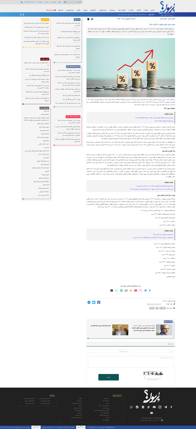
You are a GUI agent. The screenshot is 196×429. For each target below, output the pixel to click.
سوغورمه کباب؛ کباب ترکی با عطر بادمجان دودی (36, 23)
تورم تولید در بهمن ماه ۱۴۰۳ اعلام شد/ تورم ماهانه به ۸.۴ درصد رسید (153, 237)
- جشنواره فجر (78, 410)
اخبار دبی (46, 147)
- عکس (108, 417)
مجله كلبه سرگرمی (44, 192)
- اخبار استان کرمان (45, 403)
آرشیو (59, 2)
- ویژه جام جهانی (78, 408)
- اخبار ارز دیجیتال (30, 403)
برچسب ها (53, 2)
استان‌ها (60, 10)
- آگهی (80, 398)
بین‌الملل (112, 10)
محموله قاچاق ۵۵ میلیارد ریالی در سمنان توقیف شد (110, 427)
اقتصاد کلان (163, 19)
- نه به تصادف (78, 415)
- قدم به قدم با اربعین (76, 417)
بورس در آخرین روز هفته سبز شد (71, 99)
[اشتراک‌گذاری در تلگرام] (88, 302)
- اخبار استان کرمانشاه (29, 398)
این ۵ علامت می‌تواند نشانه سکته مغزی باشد (36, 37)
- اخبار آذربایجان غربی (45, 398)
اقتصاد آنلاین (171, 19)
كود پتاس (46, 111)
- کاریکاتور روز (106, 420)
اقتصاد (139, 10)
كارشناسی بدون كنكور (43, 123)
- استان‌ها (79, 401)
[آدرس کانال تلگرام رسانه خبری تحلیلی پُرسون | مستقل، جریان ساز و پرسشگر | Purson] (145, 290)
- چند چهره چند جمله (104, 406)
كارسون (47, 171)
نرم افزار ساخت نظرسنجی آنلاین (40, 168)
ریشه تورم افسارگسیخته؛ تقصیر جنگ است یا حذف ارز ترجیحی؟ (154, 186)
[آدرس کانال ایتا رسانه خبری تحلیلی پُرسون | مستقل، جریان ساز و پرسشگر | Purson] (131, 290)
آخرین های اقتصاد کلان (73, 67)
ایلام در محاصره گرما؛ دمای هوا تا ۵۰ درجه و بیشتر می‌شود (68, 427)
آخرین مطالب (44, 59)
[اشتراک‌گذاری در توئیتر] (93, 302)
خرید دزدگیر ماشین (44, 144)
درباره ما (46, 2)
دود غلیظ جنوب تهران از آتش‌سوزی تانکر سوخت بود (132, 14)
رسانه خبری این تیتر (43, 195)
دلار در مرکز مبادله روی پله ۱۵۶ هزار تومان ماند (67, 103)
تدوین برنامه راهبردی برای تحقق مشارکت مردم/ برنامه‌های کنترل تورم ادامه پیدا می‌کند (143, 330)
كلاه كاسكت (45, 185)
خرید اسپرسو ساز (44, 130)
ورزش (85, 10)
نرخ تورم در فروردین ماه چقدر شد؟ (163, 234)
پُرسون (152, 10)
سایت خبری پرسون (163, 99)
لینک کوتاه (169, 304)
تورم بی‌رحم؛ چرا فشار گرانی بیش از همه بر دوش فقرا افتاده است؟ (154, 118)
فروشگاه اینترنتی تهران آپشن (41, 181)
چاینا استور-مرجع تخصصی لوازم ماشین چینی (37, 151)
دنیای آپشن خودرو (44, 178)
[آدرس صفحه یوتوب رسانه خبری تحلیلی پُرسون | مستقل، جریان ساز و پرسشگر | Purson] (135, 290)
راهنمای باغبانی (45, 114)
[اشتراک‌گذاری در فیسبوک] (98, 302)
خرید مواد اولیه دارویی (43, 161)
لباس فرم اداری (45, 164)
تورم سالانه (162, 308)
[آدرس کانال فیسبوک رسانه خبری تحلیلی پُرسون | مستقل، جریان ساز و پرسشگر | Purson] (149, 290)
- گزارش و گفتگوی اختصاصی (102, 410)
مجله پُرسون (70, 10)
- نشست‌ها (107, 398)
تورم (126, 99)
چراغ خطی (46, 141)
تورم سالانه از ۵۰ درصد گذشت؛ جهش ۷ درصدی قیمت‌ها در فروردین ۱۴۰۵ (151, 189)
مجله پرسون (45, 20)
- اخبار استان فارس (46, 401)
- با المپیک (79, 413)
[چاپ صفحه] (92, 19)
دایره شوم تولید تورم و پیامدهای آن (101, 326)
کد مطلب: (170, 301)
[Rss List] (21, 2)
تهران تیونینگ (45, 175)
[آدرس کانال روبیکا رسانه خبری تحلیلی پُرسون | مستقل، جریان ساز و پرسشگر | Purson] (126, 290)
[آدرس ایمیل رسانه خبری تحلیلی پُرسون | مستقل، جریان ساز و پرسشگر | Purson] (111, 290)
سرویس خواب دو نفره (43, 137)
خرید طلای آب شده (43, 154)
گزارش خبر (46, 158)
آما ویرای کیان (144, 420)
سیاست (131, 10)
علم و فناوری (102, 10)
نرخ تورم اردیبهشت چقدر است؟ (164, 121)
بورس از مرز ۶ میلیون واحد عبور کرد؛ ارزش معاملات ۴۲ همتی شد (21, 427)
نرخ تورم (152, 308)
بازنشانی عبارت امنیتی (152, 379)
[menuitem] (152, 10)
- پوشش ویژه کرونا (77, 403)
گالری (78, 10)
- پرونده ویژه (106, 408)
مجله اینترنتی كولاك (43, 188)
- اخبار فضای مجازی (30, 401)
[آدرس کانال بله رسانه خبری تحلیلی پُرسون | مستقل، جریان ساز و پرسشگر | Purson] (121, 290)
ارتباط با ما (39, 2)
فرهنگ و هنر (122, 10)
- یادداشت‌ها (106, 401)
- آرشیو (80, 406)
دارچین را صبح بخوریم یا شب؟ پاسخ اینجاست (36, 27)
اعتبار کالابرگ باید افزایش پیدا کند (71, 95)
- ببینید (108, 403)
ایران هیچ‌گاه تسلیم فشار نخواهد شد (70, 32)
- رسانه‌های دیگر (105, 413)
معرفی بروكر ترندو (44, 127)
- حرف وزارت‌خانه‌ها (105, 415)
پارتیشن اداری (45, 134)
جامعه (146, 10)
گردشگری (93, 10)
